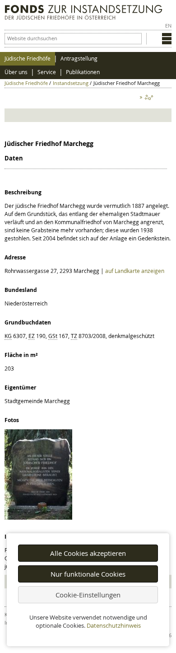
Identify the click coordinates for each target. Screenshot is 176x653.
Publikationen (83, 72)
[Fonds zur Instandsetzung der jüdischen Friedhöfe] (83, 17)
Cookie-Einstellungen (88, 594)
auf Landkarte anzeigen (134, 270)
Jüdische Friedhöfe (28, 58)
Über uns (16, 72)
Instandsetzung (70, 83)
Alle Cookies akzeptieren (88, 553)
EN (168, 25)
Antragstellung (78, 58)
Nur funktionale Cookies (88, 573)
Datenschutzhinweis (114, 626)
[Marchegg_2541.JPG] (38, 517)
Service (46, 72)
